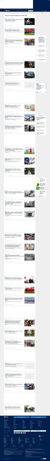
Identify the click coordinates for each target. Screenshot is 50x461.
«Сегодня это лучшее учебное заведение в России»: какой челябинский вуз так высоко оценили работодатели (13, 375)
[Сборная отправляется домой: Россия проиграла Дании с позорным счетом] (29, 31)
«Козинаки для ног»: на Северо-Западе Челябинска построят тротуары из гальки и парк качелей (13, 170)
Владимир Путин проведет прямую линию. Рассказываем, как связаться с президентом (14, 278)
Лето (23, 423)
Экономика (39, 424)
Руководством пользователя (28, 451)
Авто (14, 420)
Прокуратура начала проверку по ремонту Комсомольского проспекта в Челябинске (13, 235)
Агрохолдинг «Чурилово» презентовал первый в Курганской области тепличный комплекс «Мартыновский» (14, 213)
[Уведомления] (44, 11)
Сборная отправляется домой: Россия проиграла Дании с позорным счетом (12, 30)
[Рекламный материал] (30, 10)
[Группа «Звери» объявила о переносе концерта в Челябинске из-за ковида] (29, 21)
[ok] (18, 433)
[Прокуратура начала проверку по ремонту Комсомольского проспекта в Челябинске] (29, 236)
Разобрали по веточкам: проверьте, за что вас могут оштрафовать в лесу (14, 331)
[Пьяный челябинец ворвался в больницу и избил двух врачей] (29, 74)
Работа (31, 424)
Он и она (31, 420)
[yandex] (25, 433)
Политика (31, 422)
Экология (39, 423)
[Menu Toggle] (4, 11)
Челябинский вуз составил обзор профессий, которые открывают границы (14, 385)
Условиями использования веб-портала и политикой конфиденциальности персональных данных (35, 452)
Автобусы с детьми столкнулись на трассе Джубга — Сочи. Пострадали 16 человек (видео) (14, 192)
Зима (23, 420)
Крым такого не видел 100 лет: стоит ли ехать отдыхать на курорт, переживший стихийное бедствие (14, 299)
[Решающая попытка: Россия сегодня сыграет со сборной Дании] (29, 290)
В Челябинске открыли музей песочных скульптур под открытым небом (12, 83)
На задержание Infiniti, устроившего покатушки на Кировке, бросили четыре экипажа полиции (14, 63)
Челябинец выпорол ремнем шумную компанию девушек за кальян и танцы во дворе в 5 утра (14, 256)
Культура (24, 422)
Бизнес (14, 421)
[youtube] (23, 433)
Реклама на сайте (6, 420)
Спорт (38, 420)
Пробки (22, 10)
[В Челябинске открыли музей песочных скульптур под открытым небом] (29, 85)
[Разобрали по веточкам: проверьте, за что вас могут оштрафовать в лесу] (29, 333)
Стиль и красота (40, 421)
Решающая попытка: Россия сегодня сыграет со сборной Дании (14, 288)
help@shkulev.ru (8, 454)
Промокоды (41, 178)
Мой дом (24, 424)
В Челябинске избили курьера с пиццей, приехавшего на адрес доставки (13, 106)
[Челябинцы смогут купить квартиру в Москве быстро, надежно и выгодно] (29, 365)
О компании (5, 422)
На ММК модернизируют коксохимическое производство (13, 159)
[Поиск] (42, 11)
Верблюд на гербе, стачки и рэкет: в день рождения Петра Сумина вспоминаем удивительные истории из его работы (13, 321)
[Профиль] (45, 11)
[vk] (16, 433)
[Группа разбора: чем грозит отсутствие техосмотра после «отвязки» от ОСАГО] (29, 408)
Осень (31, 421)
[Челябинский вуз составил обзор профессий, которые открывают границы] (29, 386)
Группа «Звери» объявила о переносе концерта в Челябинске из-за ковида (14, 20)
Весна (14, 422)
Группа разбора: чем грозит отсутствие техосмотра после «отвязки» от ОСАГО (12, 407)
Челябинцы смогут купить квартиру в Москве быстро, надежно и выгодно (14, 364)
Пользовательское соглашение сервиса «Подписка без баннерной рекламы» (32, 456)
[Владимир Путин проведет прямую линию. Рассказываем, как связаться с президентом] (29, 279)
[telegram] (14, 433)
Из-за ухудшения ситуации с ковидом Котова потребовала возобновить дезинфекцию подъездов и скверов (14, 202)
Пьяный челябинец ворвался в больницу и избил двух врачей (13, 73)
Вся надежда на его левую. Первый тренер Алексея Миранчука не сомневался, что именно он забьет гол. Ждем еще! (14, 149)
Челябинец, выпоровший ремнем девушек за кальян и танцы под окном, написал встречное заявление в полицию (14, 41)
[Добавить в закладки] (34, 25)
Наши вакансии (6, 424)
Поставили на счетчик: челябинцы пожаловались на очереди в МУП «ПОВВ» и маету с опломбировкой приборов (13, 342)
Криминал (24, 421)
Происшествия (32, 423)
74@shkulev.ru (11, 453)
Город (14, 423)
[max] (19, 433)
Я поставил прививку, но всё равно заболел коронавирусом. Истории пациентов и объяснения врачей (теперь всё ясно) (13, 245)
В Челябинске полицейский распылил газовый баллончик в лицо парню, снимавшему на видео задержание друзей (14, 127)
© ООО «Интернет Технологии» (7, 458)
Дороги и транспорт (16, 424)
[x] (21, 433)
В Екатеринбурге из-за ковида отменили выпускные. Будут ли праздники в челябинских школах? (14, 116)
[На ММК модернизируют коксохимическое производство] (29, 161)
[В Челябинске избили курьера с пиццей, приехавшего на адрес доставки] (29, 107)
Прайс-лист (5, 421)
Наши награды (5, 423)
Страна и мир (39, 422)
